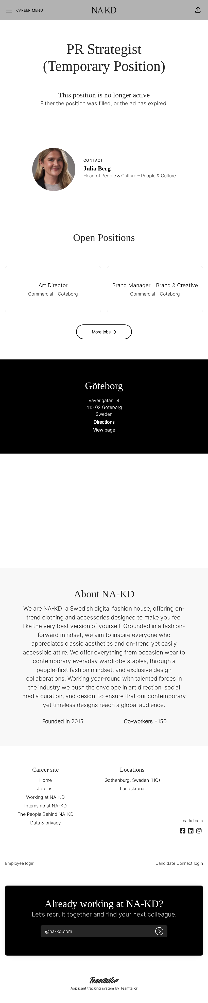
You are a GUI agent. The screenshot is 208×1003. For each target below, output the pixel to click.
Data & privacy (45, 822)
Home (45, 780)
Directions (104, 422)
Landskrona (132, 788)
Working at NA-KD (45, 797)
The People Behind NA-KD (46, 814)
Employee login (19, 863)
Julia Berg (97, 168)
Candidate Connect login (179, 863)
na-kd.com (193, 820)
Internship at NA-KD (45, 805)
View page (104, 430)
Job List (45, 788)
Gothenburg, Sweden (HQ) (132, 780)
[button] (198, 10)
